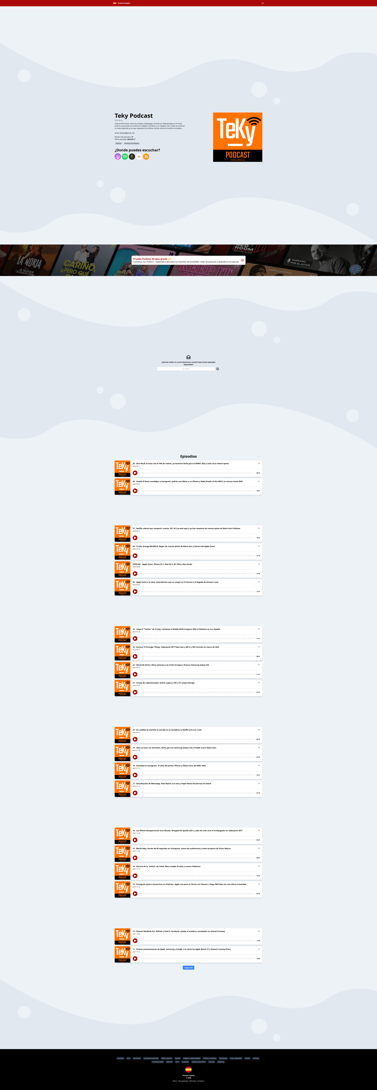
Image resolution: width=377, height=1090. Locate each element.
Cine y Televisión (236, 1058)
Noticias (118, 143)
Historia (256, 1058)
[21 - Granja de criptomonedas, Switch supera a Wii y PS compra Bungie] (122, 688)
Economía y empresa (151, 1058)
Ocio (177, 1062)
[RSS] (146, 156)
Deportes (221, 1062)
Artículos (192, 1081)
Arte (128, 1058)
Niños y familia (167, 1058)
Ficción (247, 1058)
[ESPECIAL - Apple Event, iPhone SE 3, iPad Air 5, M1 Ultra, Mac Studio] (122, 569)
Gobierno (185, 1062)
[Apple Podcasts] (117, 156)
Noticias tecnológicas (131, 143)
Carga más (188, 968)
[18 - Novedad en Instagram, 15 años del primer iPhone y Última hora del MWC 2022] (122, 771)
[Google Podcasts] (139, 156)
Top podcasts (183, 1081)
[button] (263, 3)
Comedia (121, 1058)
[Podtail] (131, 156)
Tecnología (223, 1058)
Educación (137, 1058)
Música (177, 1058)
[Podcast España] (188, 1069)
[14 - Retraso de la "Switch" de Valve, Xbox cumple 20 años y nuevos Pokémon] (122, 871)
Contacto (200, 1081)
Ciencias (211, 1062)
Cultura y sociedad (209, 1058)
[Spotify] (124, 156)
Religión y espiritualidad (191, 1058)
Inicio (175, 1081)
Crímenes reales (157, 1062)
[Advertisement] (188, 23)
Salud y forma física (198, 1062)
